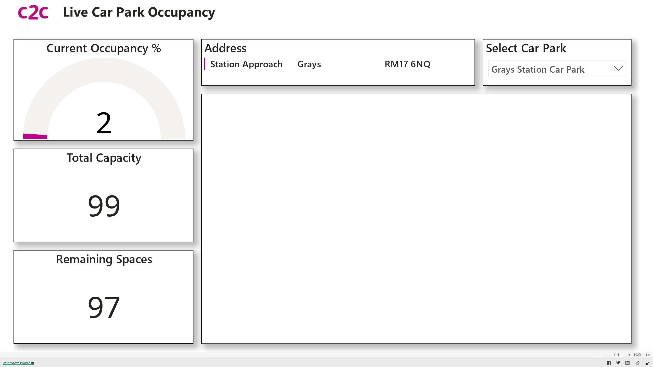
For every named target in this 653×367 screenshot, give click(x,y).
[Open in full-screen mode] (648, 363)
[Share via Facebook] (609, 364)
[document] (154, 12)
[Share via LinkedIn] (627, 364)
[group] (154, 11)
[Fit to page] (646, 355)
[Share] (638, 363)
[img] (33, 11)
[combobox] (557, 68)
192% (638, 355)
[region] (326, 176)
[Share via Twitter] (618, 364)
